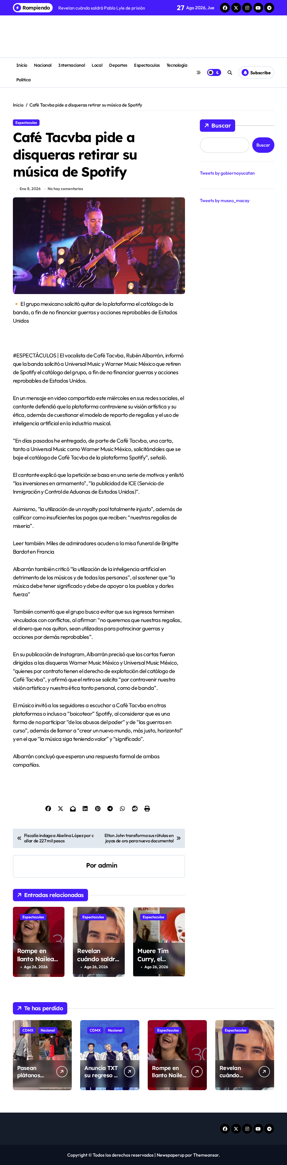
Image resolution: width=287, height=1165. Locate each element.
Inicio (21, 65)
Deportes (118, 65)
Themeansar (206, 1155)
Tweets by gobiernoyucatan (227, 173)
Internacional (71, 65)
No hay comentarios (65, 188)
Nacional (42, 65)
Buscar (221, 125)
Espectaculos (147, 65)
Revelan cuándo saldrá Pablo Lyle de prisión (98, 963)
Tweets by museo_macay (224, 200)
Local (97, 65)
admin (107, 865)
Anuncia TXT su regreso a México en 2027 (101, 1078)
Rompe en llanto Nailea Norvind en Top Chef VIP (36, 963)
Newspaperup (170, 1155)
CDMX (27, 1030)
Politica (23, 79)
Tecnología (176, 65)
